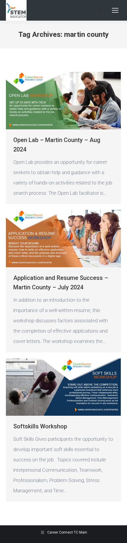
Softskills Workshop (40, 426)
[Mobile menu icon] (115, 10)
